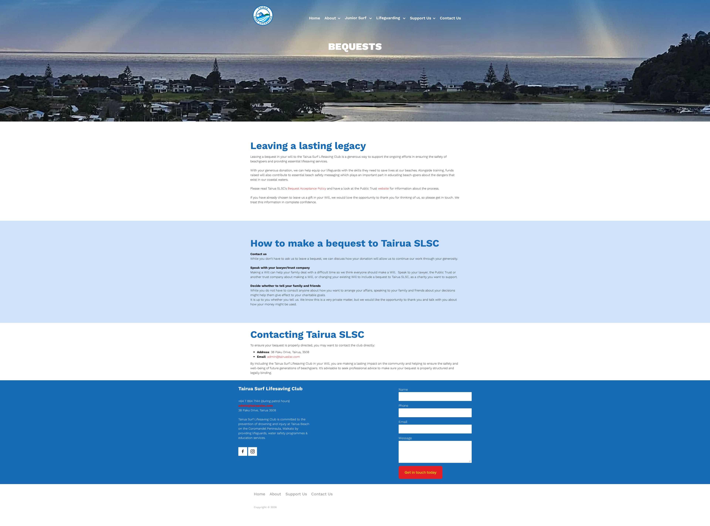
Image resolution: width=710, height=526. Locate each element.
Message (405, 438)
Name (403, 389)
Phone (403, 405)
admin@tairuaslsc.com (283, 356)
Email (403, 421)
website (384, 188)
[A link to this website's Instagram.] (252, 451)
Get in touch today (421, 472)
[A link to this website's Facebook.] (242, 451)
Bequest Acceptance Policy (307, 188)
